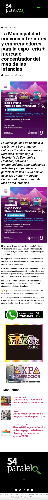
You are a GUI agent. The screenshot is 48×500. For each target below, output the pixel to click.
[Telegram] (28, 490)
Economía (7, 27)
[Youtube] (32, 490)
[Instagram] (24, 490)
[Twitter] (20, 490)
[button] (38, 8)
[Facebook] (16, 490)
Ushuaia (14, 27)
